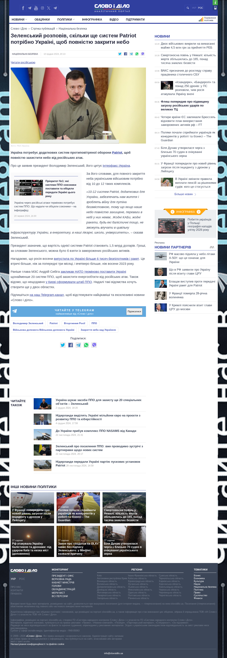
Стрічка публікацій (43, 28)
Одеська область (137, 592)
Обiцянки (42, 19)
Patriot (117, 152)
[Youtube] (36, 8)
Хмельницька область (170, 587)
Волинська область (107, 584)
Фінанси (198, 598)
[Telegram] (29, 8)
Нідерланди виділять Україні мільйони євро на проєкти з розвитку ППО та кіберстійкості (98, 419)
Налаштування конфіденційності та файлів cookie (37, 644)
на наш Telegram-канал (47, 295)
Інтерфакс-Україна (116, 165)
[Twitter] (48, 8)
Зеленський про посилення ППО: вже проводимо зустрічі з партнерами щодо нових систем (99, 450)
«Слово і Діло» (34, 636)
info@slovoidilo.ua (113, 653)
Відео (114, 19)
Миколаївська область (140, 589)
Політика (198, 589)
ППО (94, 323)
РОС (200, 8)
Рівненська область (138, 598)
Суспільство (200, 595)
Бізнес (197, 575)
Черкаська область (169, 589)
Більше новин (184, 194)
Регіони (136, 569)
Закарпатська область (109, 595)
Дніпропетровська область (111, 587)
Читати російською (23, 62)
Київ (99, 575)
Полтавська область (139, 595)
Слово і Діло (19, 28)
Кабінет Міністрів (63, 582)
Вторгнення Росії (74, 323)
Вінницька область (107, 581)
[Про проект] (215, 2)
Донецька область (106, 589)
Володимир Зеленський (28, 323)
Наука (197, 584)
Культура (199, 581)
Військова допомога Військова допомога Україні (43, 329)
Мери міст (58, 593)
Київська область (137, 578)
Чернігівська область (170, 595)
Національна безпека (73, 28)
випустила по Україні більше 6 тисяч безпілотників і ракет (96, 259)
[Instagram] (42, 8)
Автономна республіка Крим (112, 578)
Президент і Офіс (63, 576)
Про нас (16, 587)
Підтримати (135, 19)
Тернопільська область (171, 578)
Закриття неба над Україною (98, 329)
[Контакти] (215, 7)
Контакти (17, 590)
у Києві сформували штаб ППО (69, 282)
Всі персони (60, 596)
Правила (16, 593)
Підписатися (134, 311)
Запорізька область (107, 598)
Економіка (199, 578)
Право (197, 592)
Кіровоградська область (141, 581)
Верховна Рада (61, 579)
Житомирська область (109, 592)
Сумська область (168, 575)
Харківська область (169, 581)
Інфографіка (92, 19)
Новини (18, 19)
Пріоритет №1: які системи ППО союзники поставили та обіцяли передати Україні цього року (60, 189)
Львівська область (138, 587)
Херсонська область (170, 584)
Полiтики (64, 19)
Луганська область (138, 584)
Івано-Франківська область (142, 575)
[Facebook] (23, 8)
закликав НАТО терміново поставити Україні (93, 271)
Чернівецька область (170, 592)
